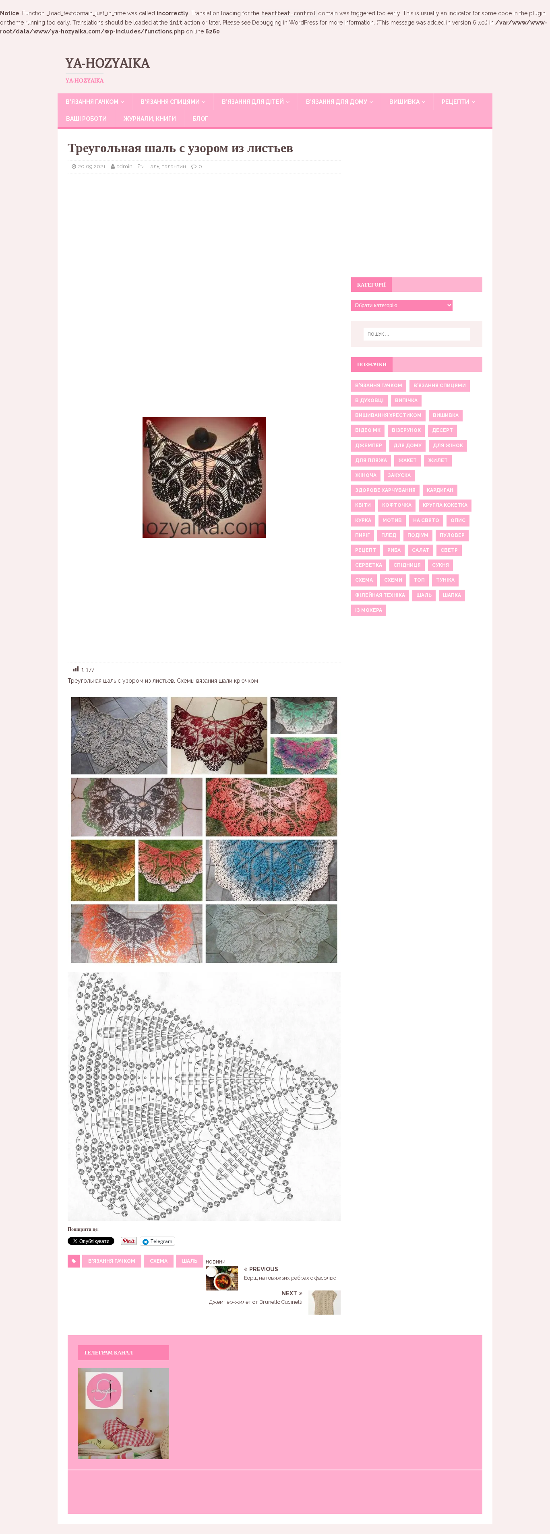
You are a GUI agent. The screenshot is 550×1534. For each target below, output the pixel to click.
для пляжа (371, 460)
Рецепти (455, 102)
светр (449, 550)
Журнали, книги (149, 119)
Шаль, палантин (165, 166)
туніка (445, 580)
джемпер (368, 445)
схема (158, 1261)
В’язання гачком (92, 102)
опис (458, 520)
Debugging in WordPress (285, 22)
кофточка (396, 505)
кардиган (440, 490)
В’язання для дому (336, 102)
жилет (438, 460)
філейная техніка (380, 595)
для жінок (448, 445)
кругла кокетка (445, 505)
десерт (442, 430)
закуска (399, 475)
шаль (189, 1261)
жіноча (365, 475)
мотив (392, 520)
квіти (363, 505)
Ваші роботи (86, 119)
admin (124, 166)
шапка (452, 595)
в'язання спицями (440, 385)
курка (363, 520)
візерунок (406, 430)
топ (419, 580)
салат (420, 550)
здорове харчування (385, 490)
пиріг (362, 535)
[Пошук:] (417, 334)
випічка (406, 400)
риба (394, 550)
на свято (426, 520)
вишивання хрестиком (388, 415)
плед (388, 535)
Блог (200, 119)
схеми (393, 580)
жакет (407, 460)
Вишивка (404, 102)
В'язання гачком (111, 1261)
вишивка (446, 415)
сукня (440, 565)
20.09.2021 (91, 166)
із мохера (368, 610)
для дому (407, 445)
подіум (417, 535)
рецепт (365, 550)
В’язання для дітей (253, 102)
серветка (368, 565)
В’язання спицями (170, 102)
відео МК (367, 430)
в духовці (369, 400)
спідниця (407, 565)
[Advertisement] (204, 238)
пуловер (452, 535)
